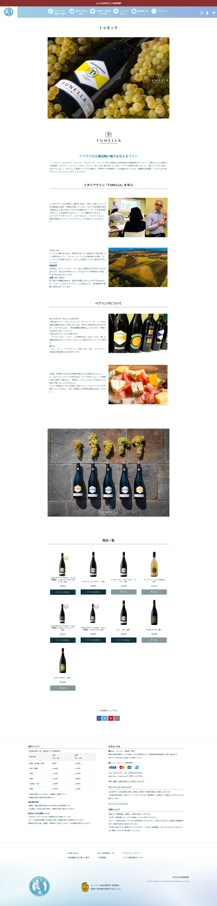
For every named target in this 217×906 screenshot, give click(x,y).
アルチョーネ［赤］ (154, 630)
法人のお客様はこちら (106, 853)
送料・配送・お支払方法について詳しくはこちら (126, 781)
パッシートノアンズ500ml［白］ (154, 581)
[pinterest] (111, 718)
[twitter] (104, 718)
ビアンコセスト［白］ (63, 678)
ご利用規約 (102, 857)
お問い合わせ (73, 853)
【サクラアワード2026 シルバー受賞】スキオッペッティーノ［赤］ (62, 628)
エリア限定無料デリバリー (134, 857)
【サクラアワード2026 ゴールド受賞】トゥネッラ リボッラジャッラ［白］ (62, 580)
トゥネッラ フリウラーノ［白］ (93, 582)
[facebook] (99, 718)
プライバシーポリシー (132, 853)
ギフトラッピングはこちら (118, 803)
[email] (117, 718)
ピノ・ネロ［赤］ (124, 630)
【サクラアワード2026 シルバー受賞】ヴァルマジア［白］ (93, 629)
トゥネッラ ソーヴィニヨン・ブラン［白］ (123, 581)
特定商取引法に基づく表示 (78, 857)
